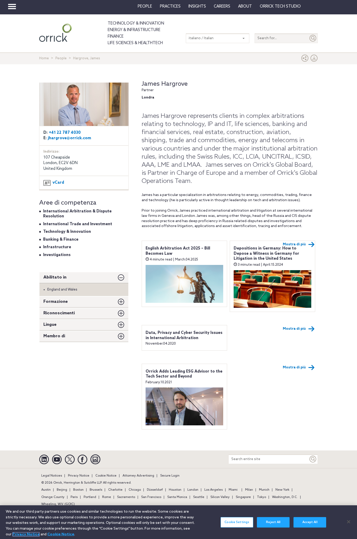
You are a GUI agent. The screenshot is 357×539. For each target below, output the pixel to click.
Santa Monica (177, 497)
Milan (249, 490)
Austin (46, 490)
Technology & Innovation (136, 23)
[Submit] (313, 38)
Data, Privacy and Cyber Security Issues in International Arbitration (184, 335)
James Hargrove (165, 84)
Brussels (96, 490)
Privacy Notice (78, 476)
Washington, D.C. (285, 497)
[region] (178, 522)
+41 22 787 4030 (65, 132)
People (145, 6)
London (192, 490)
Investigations (57, 255)
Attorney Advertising (138, 476)
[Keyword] (313, 459)
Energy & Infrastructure (134, 30)
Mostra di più (294, 244)
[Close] (348, 522)
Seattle (198, 497)
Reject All (273, 522)
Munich (264, 490)
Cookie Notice (106, 476)
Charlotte (115, 490)
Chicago (135, 490)
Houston (175, 490)
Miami (233, 490)
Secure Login (170, 476)
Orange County (53, 497)
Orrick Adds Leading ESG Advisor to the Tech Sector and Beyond (184, 374)
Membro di (54, 336)
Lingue (49, 324)
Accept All (310, 522)
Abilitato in (54, 277)
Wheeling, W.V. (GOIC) (58, 504)
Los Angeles (213, 490)
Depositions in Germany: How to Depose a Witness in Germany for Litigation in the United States (266, 253)
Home (44, 58)
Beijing (62, 490)
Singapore (243, 497)
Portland (90, 497)
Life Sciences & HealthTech (135, 43)
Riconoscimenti (59, 313)
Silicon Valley (220, 497)
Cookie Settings (236, 522)
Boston (78, 490)
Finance (116, 36)
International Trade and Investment (77, 224)
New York (282, 490)
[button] (305, 59)
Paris (74, 497)
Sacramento (126, 497)
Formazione (55, 301)
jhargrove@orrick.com (69, 138)
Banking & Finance (60, 239)
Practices (170, 6)
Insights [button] (197, 6)
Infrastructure (57, 247)
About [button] (245, 6)
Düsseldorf (155, 490)
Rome (106, 497)
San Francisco (151, 497)
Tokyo (261, 497)
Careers (222, 6)
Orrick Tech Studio (280, 6)
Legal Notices (51, 476)
